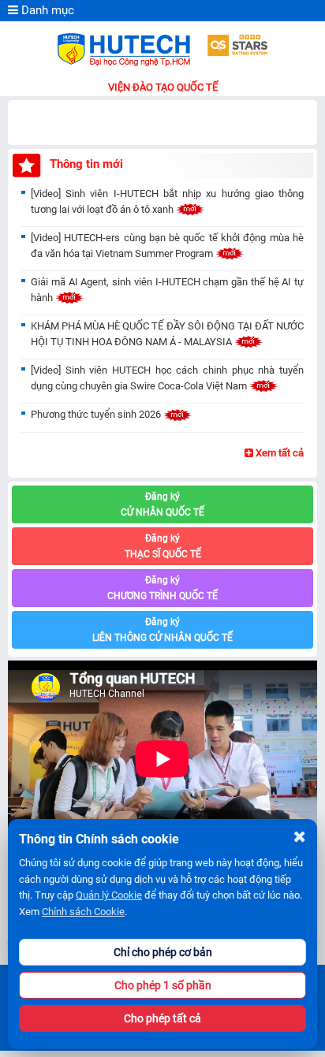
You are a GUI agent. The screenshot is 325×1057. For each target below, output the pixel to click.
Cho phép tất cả (162, 1018)
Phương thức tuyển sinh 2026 (97, 414)
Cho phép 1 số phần (162, 985)
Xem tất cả (278, 453)
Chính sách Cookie (83, 911)
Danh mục (46, 10)
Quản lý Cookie (109, 895)
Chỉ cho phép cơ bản (163, 952)
